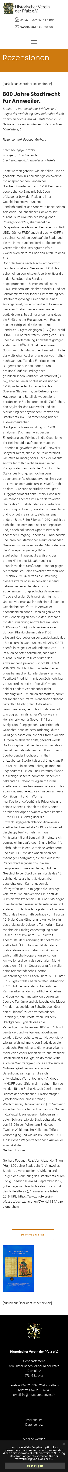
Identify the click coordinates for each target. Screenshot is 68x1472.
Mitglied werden (34, 1439)
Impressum (34, 1420)
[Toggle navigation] (34, 42)
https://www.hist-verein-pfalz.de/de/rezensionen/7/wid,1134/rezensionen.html (33, 1201)
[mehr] (26, 8)
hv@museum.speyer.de (38, 1395)
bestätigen (35, 1466)
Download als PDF (33, 1234)
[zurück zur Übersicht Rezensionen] (27, 84)
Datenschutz (34, 1424)
